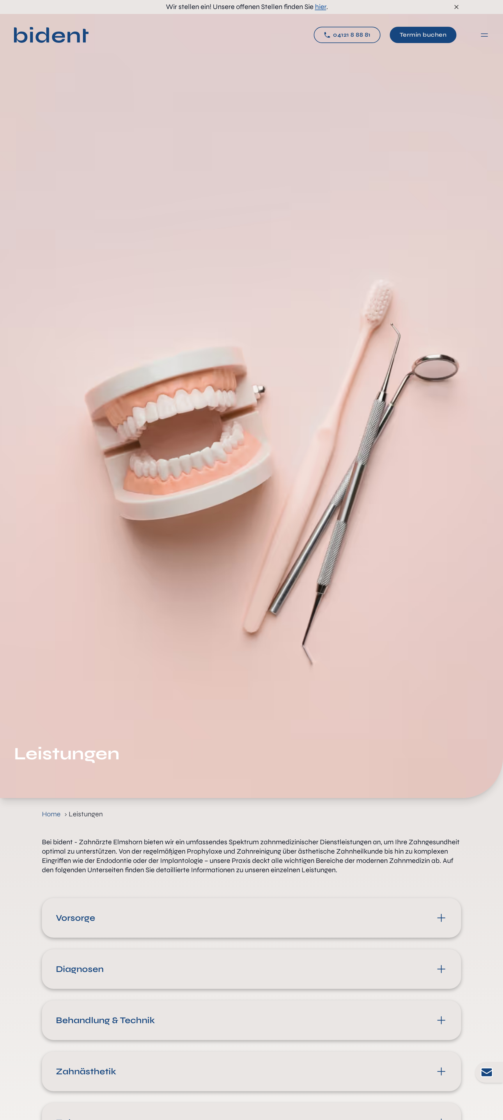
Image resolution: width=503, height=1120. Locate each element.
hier (320, 7)
